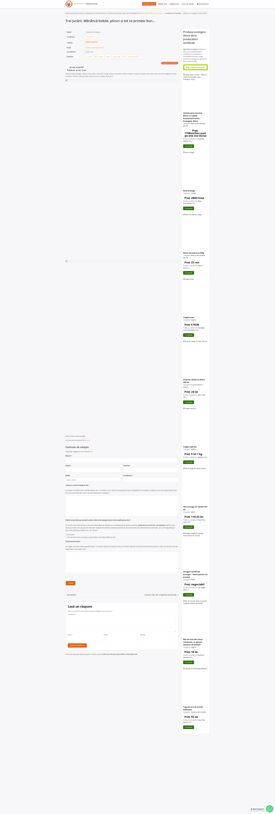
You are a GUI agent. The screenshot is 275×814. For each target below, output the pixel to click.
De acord (70, 534)
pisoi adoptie (71, 595)
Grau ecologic (189, 190)
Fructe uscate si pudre (198, 712)
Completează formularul (172, 13)
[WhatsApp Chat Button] (269, 808)
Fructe (193, 580)
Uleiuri (193, 512)
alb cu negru (99, 57)
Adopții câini (162, 4)
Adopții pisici (174, 4)
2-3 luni (89, 57)
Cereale (193, 193)
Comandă (188, 146)
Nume (69, 456)
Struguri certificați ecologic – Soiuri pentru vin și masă (195, 574)
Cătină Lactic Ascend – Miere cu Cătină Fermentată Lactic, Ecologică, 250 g (193, 117)
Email (68, 465)
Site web (142, 635)
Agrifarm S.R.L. (203, 457)
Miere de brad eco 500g (193, 253)
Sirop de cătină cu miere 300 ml (194, 381)
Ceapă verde (188, 317)
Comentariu (72, 614)
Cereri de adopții (187, 4)
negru (108, 57)
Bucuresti (90, 37)
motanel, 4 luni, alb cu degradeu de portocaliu (160, 595)
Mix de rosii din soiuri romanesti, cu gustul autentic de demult (192, 642)
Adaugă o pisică (149, 4)
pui (124, 57)
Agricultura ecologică (190, 49)
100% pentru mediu (92, 4)
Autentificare (204, 4)
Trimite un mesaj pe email (95, 48)
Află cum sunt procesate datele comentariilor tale (120, 654)
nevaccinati (117, 57)
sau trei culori (133, 57)
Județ (68, 475)
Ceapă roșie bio (190, 447)
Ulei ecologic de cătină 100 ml (195, 508)
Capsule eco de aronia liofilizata (193, 708)
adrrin (88, 440)
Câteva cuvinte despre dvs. (78, 485)
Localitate (128, 475)
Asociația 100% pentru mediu (152, 13)
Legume (193, 320)
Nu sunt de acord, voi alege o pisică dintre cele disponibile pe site (91, 537)
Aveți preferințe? (73, 541)
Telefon (126, 465)
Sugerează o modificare (169, 63)
